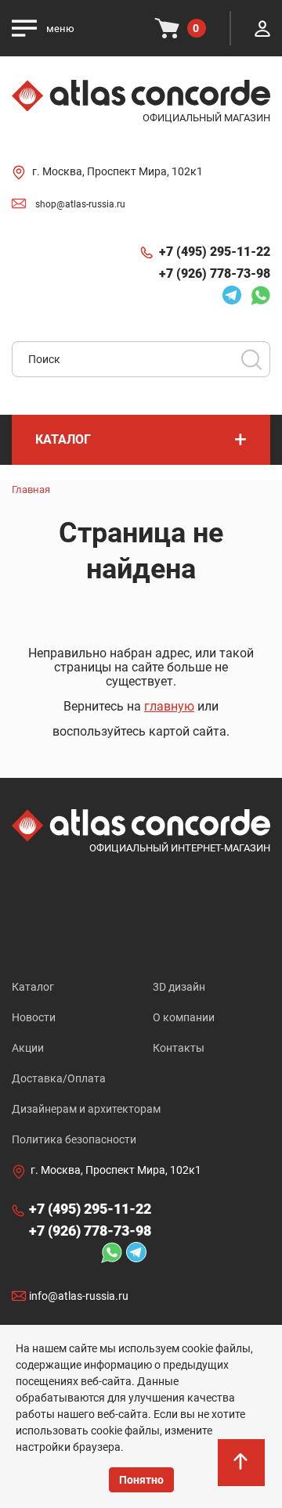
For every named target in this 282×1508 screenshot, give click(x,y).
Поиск (251, 359)
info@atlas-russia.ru (78, 1296)
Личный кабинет (262, 28)
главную (169, 706)
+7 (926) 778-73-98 (214, 273)
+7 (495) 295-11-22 (214, 251)
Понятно (141, 1480)
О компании (184, 1017)
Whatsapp (256, 295)
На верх (242, 1476)
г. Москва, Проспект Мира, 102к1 (117, 171)
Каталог (33, 987)
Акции (28, 1048)
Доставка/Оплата (59, 1078)
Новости (34, 1017)
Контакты (178, 1048)
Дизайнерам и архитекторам (86, 1109)
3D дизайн (179, 987)
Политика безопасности (74, 1139)
